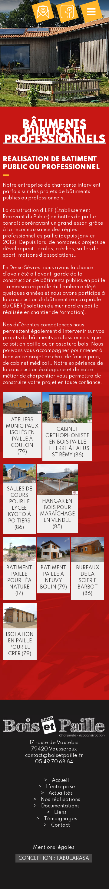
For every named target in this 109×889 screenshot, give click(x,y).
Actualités (60, 793)
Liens (60, 812)
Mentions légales (53, 847)
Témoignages (60, 818)
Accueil (60, 780)
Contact (60, 825)
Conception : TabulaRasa (53, 858)
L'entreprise (60, 786)
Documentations (60, 806)
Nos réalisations (60, 799)
